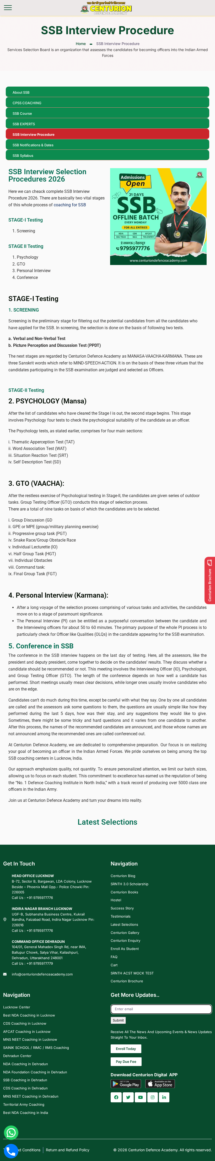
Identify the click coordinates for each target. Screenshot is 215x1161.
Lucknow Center (16, 1007)
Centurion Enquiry (125, 940)
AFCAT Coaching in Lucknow (27, 1031)
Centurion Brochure (127, 981)
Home (81, 43)
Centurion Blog (123, 876)
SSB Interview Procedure (34, 134)
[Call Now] (11, 1151)
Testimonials (121, 916)
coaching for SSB (70, 204)
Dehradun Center (17, 1056)
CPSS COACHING (27, 103)
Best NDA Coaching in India (25, 1112)
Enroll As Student (125, 949)
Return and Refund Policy (67, 1150)
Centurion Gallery (125, 932)
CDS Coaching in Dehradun (25, 1088)
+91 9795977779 (39, 963)
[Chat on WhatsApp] (11, 1132)
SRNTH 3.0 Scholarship (129, 884)
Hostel (116, 900)
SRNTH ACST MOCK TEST (132, 973)
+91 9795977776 (39, 897)
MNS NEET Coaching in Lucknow (30, 1039)
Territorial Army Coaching (23, 1104)
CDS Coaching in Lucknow (24, 1023)
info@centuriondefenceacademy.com (42, 974)
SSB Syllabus (23, 155)
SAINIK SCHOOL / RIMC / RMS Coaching (36, 1047)
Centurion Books (124, 892)
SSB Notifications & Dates (33, 145)
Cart (114, 965)
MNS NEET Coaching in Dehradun (30, 1096)
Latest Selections (124, 924)
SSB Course (22, 113)
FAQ (114, 957)
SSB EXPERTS (24, 124)
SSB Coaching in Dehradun (25, 1080)
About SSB (21, 92)
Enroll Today (126, 1049)
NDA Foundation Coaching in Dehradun (35, 1072)
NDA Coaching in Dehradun (25, 1064)
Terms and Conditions (21, 1150)
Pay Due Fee (126, 1061)
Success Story (122, 908)
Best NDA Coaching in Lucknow (29, 1015)
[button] (116, 1097)
